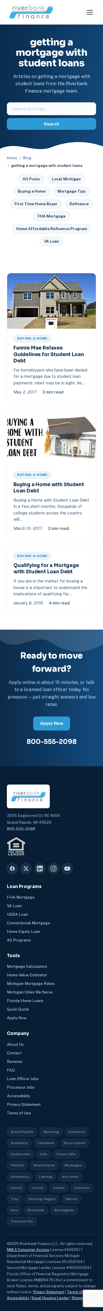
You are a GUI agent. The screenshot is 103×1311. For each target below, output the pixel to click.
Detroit (16, 1188)
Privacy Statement (24, 1104)
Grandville (19, 1143)
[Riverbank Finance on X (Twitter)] (26, 868)
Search (51, 123)
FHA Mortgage (52, 216)
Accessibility (18, 1096)
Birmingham (64, 1210)
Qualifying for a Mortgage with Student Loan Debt (46, 568)
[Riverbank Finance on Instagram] (53, 868)
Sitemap (79, 1298)
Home (12, 158)
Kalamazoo (20, 1177)
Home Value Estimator (27, 975)
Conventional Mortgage (28, 923)
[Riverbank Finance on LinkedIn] (39, 868)
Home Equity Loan (23, 931)
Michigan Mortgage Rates (31, 983)
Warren (71, 1199)
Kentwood (76, 1132)
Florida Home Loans (25, 1000)
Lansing (45, 1177)
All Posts (31, 179)
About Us (15, 1044)
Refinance (79, 203)
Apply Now (51, 723)
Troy (15, 1199)
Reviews (14, 1061)
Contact (14, 1053)
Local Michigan (66, 179)
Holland (17, 1165)
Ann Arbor (70, 1177)
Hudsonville (20, 1154)
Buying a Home (31, 191)
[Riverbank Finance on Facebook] (12, 868)
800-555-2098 (52, 742)
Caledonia (45, 1143)
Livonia (37, 1188)
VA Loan (51, 241)
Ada (43, 1154)
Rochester (36, 1210)
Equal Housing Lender (50, 1298)
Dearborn (82, 1188)
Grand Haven (44, 1165)
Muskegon (73, 1165)
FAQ (11, 1070)
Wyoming (51, 1132)
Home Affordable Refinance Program (51, 228)
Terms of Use (19, 1113)
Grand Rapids (22, 1132)
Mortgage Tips (72, 191)
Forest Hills (66, 1154)
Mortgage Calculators (27, 966)
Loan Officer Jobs (23, 1078)
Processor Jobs (21, 1087)
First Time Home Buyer (36, 203)
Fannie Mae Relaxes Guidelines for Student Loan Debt (48, 354)
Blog (27, 158)
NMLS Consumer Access (28, 1250)
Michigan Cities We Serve (30, 992)
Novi (14, 1210)
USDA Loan (17, 914)
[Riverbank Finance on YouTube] (67, 868)
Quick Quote (18, 1009)
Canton (59, 1188)
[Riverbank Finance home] (31, 12)
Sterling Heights (42, 1199)
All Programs (19, 940)
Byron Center (75, 1143)
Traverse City (22, 1221)
